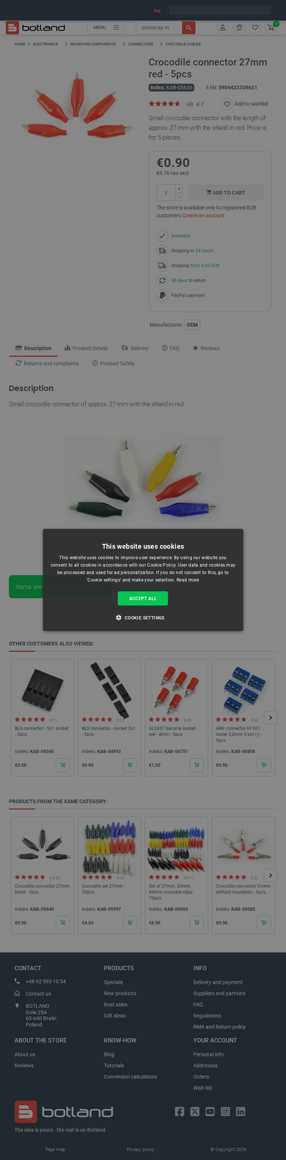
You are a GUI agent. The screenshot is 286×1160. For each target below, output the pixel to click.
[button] (142, 617)
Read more (188, 579)
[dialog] (143, 580)
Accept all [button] (143, 598)
